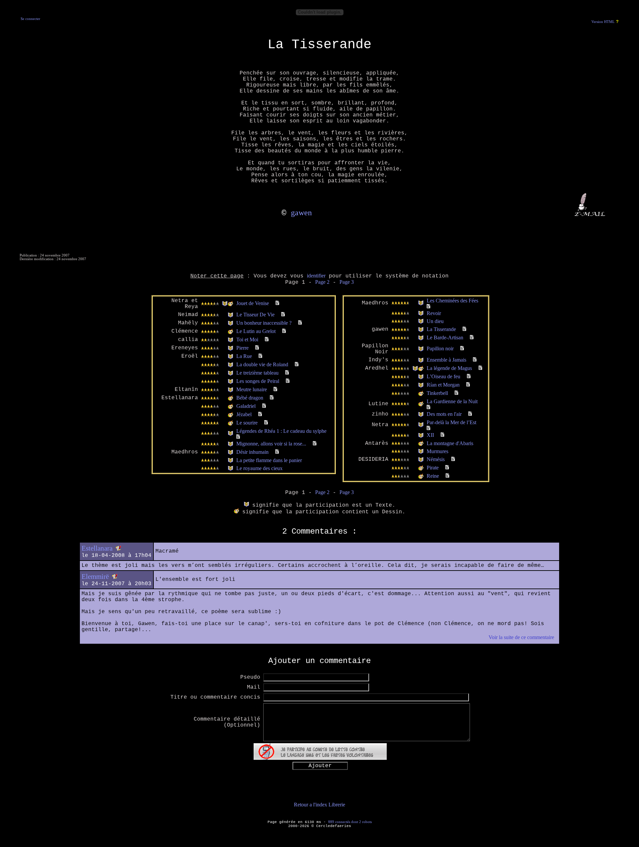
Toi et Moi (247, 339)
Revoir (434, 313)
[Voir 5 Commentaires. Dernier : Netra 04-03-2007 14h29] (277, 303)
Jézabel (244, 414)
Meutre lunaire (251, 389)
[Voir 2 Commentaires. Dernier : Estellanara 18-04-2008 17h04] (464, 329)
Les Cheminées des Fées (452, 300)
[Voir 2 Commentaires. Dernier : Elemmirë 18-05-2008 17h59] (297, 364)
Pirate (433, 467)
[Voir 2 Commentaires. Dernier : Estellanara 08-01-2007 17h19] (277, 452)
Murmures (437, 451)
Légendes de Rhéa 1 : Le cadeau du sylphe (281, 431)
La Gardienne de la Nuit (452, 401)
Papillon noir (440, 348)
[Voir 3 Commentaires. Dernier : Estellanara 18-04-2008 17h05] (472, 337)
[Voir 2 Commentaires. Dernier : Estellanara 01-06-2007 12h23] (470, 414)
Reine (433, 476)
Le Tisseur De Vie (255, 314)
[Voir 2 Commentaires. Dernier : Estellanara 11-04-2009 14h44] (272, 398)
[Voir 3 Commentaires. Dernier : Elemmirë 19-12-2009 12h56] (260, 414)
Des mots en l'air (444, 414)
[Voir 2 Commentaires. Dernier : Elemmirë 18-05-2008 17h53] (287, 373)
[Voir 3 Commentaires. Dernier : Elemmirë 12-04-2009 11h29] (264, 406)
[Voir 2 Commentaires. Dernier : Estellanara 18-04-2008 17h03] (442, 435)
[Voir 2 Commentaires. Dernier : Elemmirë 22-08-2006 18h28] (468, 385)
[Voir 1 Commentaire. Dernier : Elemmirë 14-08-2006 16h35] (456, 393)
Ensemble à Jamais (446, 360)
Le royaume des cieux (259, 468)
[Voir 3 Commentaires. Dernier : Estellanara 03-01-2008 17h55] (260, 356)
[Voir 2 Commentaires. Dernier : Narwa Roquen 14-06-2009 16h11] (275, 389)
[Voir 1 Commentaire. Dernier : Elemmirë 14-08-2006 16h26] (447, 467)
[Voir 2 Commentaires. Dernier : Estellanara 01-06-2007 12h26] (428, 407)
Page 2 (322, 282)
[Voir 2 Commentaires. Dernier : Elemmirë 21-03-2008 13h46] (288, 381)
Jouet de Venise (252, 303)
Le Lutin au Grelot (256, 331)
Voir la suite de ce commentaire (521, 637)
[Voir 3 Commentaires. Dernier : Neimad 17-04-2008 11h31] (283, 314)
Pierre (242, 348)
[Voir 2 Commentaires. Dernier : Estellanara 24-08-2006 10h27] (480, 368)
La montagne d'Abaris (450, 443)
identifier (316, 275)
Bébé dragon (249, 398)
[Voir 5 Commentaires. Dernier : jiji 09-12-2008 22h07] (315, 443)
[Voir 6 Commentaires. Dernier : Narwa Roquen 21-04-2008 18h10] (428, 306)
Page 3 (346, 282)
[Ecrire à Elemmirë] (114, 577)
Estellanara (97, 548)
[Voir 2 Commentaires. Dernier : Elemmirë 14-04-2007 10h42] (267, 339)
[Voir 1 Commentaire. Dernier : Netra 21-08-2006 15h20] (447, 476)
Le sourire (247, 422)
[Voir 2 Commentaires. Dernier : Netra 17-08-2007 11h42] (300, 323)
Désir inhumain (252, 452)
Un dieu (435, 321)
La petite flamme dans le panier (269, 460)
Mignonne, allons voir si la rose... (271, 443)
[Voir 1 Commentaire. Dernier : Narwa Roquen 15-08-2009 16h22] (428, 428)
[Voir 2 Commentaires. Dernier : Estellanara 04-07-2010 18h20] (266, 422)
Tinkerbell (437, 393)
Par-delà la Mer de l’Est (451, 422)
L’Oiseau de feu (443, 376)
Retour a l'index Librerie (319, 804)
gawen (301, 212)
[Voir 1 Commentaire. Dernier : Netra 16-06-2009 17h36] (475, 360)
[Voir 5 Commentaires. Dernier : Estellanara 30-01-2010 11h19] (238, 437)
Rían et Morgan (443, 385)
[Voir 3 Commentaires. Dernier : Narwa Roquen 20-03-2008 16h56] (284, 331)
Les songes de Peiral (257, 381)
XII (430, 435)
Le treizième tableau (257, 373)
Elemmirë (95, 577)
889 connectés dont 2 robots (350, 822)
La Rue (244, 356)
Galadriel (246, 406)
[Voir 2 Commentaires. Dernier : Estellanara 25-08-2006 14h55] (462, 348)
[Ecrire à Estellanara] (118, 548)
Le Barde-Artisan (445, 337)
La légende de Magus (449, 368)
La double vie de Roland (262, 364)
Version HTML (603, 22)
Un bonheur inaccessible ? (264, 323)
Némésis (436, 459)
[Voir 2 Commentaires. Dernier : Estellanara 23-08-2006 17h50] (469, 376)
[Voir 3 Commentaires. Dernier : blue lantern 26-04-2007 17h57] (453, 459)
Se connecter (30, 19)
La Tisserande (441, 329)
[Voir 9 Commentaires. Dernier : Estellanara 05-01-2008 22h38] (257, 348)
